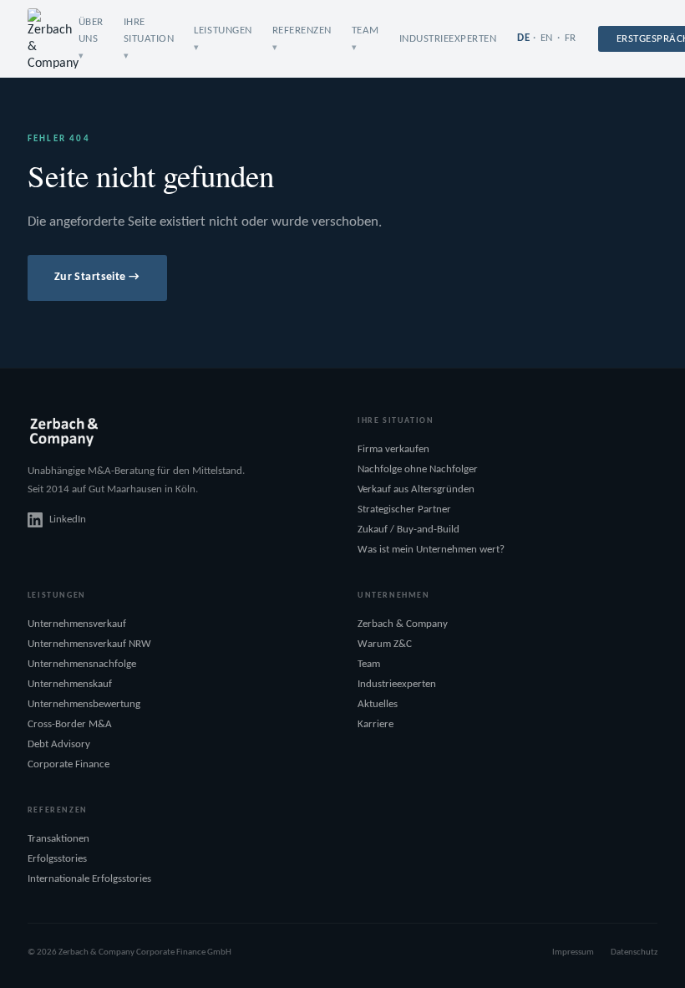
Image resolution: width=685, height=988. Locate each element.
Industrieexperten (448, 38)
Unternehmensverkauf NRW (89, 644)
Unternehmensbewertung (84, 704)
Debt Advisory (59, 744)
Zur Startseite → (97, 277)
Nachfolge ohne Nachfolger (418, 469)
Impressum (573, 952)
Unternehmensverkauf (77, 624)
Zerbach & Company (403, 624)
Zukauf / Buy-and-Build (408, 529)
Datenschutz (634, 952)
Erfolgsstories (57, 858)
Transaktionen (58, 838)
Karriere (375, 724)
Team (369, 664)
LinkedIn (67, 519)
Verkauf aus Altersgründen (416, 489)
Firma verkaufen (393, 449)
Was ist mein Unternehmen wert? (431, 549)
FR (570, 38)
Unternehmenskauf (70, 684)
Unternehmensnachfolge (82, 664)
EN (546, 38)
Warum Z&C (385, 644)
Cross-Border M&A (70, 724)
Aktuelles (378, 704)
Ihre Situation (149, 30)
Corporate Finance (68, 764)
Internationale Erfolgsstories (89, 878)
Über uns (91, 30)
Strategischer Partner (404, 509)
